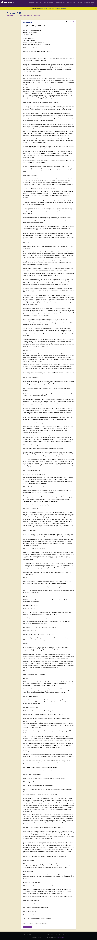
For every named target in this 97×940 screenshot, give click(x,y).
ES (73, 22)
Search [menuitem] (80, 2)
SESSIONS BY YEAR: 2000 (26, 16)
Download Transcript (27, 926)
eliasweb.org (7, 2)
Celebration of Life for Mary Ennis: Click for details (53, 8)
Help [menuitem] (93, 5)
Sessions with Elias (46, 935)
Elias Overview (54, 935)
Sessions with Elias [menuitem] (60, 2)
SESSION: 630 (37, 16)
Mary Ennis (44, 937)
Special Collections (67, 935)
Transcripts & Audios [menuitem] (35, 2)
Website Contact (61, 937)
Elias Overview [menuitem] (71, 2)
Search (60, 935)
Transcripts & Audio (28, 935)
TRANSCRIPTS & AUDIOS (12, 16)
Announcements (37, 935)
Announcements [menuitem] (48, 2)
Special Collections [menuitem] (89, 2)
